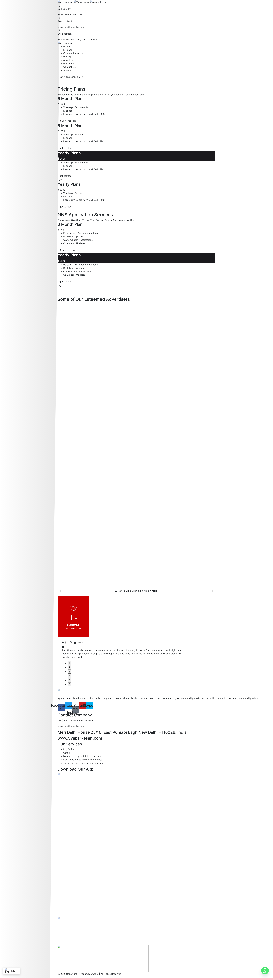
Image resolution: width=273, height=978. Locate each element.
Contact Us (69, 66)
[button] (136, 572)
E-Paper (67, 49)
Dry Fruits (68, 749)
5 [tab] (69, 680)
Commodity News (73, 53)
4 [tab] (69, 675)
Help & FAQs (69, 63)
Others (66, 752)
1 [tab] (69, 663)
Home (66, 46)
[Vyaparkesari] (66, 1)
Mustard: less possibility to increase (82, 756)
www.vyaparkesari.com (80, 738)
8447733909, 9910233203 (72, 14)
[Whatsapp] (265, 970)
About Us (68, 60)
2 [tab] (69, 667)
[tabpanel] (123, 651)
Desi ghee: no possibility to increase (82, 759)
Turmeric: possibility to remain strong (83, 763)
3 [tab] (69, 671)
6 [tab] (69, 684)
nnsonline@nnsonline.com (71, 27)
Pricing (67, 56)
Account (67, 70)
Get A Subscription (69, 76)
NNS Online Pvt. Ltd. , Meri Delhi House (79, 39)
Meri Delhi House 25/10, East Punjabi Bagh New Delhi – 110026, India (122, 732)
